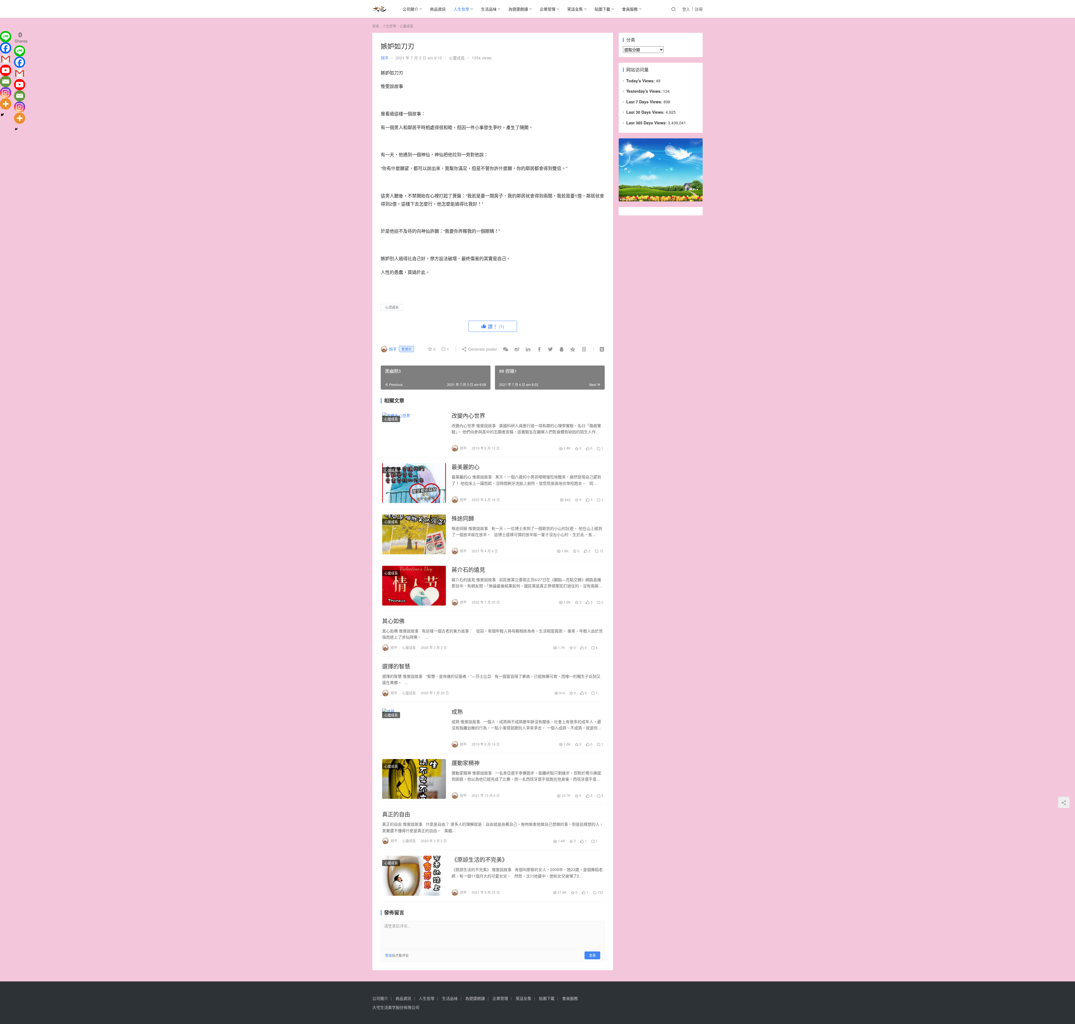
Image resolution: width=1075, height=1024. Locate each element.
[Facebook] (5, 47)
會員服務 (630, 9)
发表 (592, 955)
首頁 (375, 26)
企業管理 (547, 9)
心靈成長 (457, 57)
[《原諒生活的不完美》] (414, 875)
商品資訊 (438, 9)
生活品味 (489, 9)
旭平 (385, 57)
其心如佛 (393, 621)
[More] (5, 104)
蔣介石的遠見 (468, 570)
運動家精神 (466, 763)
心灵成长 (392, 307)
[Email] (5, 81)
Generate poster (482, 349)
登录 (388, 955)
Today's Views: (641, 80)
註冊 (699, 9)
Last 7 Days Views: (644, 101)
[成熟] (414, 728)
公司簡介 (410, 9)
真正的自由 (396, 814)
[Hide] (2, 115)
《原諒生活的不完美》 (480, 860)
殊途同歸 (463, 518)
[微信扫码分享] (506, 349)
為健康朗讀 (518, 9)
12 (601, 550)
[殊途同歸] (414, 534)
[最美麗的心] (414, 483)
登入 (686, 9)
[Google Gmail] (19, 73)
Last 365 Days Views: (647, 122)
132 (600, 892)
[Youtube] (5, 70)
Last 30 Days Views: (646, 112)
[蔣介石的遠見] (414, 586)
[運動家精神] (414, 779)
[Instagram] (5, 92)
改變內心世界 (468, 416)
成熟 (457, 712)
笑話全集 (575, 9)
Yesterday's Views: (644, 91)
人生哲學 (461, 9)
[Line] (5, 36)
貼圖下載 (602, 9)
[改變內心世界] (414, 432)
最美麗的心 (466, 467)
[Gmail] (5, 59)
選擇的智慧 (396, 666)
